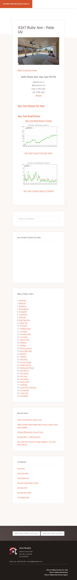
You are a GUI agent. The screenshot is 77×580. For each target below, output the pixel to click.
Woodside (24, 396)
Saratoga (23, 385)
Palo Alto (23, 359)
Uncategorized (23, 497)
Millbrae (23, 343)
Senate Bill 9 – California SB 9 (28, 437)
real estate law (23, 478)
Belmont (22, 303)
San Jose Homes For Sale (31, 106)
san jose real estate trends (27, 483)
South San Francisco (28, 388)
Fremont (23, 326)
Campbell (23, 312)
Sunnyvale (24, 390)
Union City (24, 393)
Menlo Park (24, 340)
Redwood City (25, 365)
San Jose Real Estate (29, 116)
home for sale (22, 473)
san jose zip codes (24, 493)
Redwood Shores (27, 368)
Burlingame (24, 309)
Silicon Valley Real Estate (58, 572)
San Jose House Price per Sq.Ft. (39, 153)
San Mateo (24, 379)
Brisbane (22, 306)
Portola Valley (25, 362)
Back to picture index (27, 70)
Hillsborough (25, 329)
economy (21, 469)
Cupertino (23, 315)
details (38, 96)
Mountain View (26, 351)
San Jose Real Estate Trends (38, 121)
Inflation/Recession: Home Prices (30, 432)
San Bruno (24, 371)
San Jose (23, 376)
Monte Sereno (26, 348)
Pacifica (23, 357)
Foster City (23, 323)
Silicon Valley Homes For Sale (57, 570)
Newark (23, 354)
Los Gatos (24, 337)
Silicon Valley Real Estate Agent (56, 575)
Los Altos (23, 331)
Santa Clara (24, 382)
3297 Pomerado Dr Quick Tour (29, 420)
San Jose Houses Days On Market (38, 191)
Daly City (22, 317)
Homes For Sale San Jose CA (16, 4)
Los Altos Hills (25, 334)
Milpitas (23, 345)
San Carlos (24, 373)
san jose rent (22, 488)
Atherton (22, 301)
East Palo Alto (24, 320)
